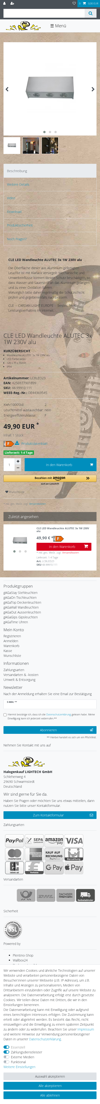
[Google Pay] (54, 867)
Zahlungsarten (13, 670)
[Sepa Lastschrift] (34, 840)
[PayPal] (14, 840)
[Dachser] (66, 895)
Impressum (85, 1029)
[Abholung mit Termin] (85, 895)
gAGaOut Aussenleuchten (22, 612)
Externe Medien (22, 1057)
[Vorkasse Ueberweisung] (34, 867)
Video (11, 198)
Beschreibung (17, 171)
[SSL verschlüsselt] (12, 929)
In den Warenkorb (59, 465)
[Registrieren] (13, 3)
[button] (50, 480)
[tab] (50, 171)
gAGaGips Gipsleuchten (20, 617)
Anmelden (10, 641)
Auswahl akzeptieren (50, 1076)
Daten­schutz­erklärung (45, 1039)
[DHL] (46, 895)
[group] (20, 541)
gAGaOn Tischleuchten (20, 597)
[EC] (14, 867)
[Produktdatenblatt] (17, 443)
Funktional (18, 1062)
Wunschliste (16, 492)
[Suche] (91, 13)
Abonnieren (48, 730)
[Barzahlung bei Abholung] (74, 854)
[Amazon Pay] (54, 840)
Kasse (7, 650)
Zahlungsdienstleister (26, 1052)
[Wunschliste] (74, 3)
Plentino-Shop (23, 955)
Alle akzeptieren (50, 1085)
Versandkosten (37, 503)
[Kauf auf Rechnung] (54, 854)
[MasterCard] (14, 854)
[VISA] (74, 840)
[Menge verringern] (18, 468)
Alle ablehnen (50, 1095)
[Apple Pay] (74, 867)
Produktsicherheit (20, 225)
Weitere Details (18, 184)
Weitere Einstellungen (19, 1067)
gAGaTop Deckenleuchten (22, 602)
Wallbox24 (20, 960)
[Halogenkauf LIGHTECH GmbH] (26, 761)
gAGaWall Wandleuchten (21, 607)
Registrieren (12, 636)
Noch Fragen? (17, 239)
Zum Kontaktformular (48, 815)
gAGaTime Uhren (15, 622)
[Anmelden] (5, 3)
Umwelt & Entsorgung (19, 679)
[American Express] (34, 854)
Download (14, 211)
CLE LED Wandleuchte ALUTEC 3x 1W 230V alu (63, 530)
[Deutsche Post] (26, 895)
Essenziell (18, 1047)
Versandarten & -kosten (20, 674)
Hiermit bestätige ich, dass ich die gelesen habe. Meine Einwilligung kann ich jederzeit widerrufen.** (51, 716)
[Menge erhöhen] (18, 461)
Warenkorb (11, 646)
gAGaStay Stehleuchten (20, 592)
